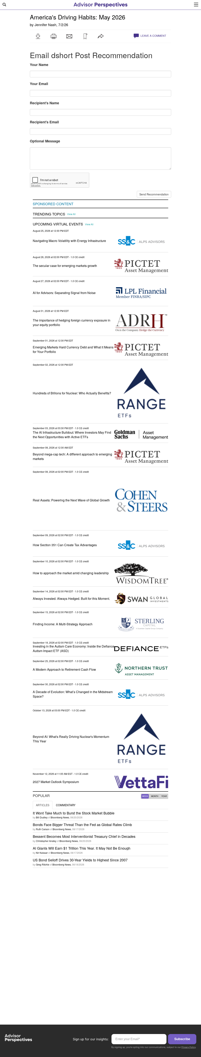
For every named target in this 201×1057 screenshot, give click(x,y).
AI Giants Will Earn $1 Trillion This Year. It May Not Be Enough (81, 848)
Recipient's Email (44, 122)
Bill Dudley (42, 817)
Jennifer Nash (45, 24)
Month (154, 796)
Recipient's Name (44, 102)
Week (145, 796)
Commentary (65, 805)
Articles (42, 805)
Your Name (39, 64)
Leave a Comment (153, 36)
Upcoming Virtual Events (58, 224)
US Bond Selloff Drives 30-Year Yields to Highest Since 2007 (80, 859)
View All (71, 214)
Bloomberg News (60, 817)
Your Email (39, 83)
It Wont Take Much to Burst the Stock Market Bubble (73, 812)
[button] (38, 36)
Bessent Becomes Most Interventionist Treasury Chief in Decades (84, 836)
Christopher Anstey (46, 841)
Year (164, 796)
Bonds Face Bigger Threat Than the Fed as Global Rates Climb (82, 824)
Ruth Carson (42, 829)
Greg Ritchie (42, 864)
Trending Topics (49, 214)
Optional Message (45, 141)
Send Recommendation (154, 194)
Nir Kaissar (42, 852)
